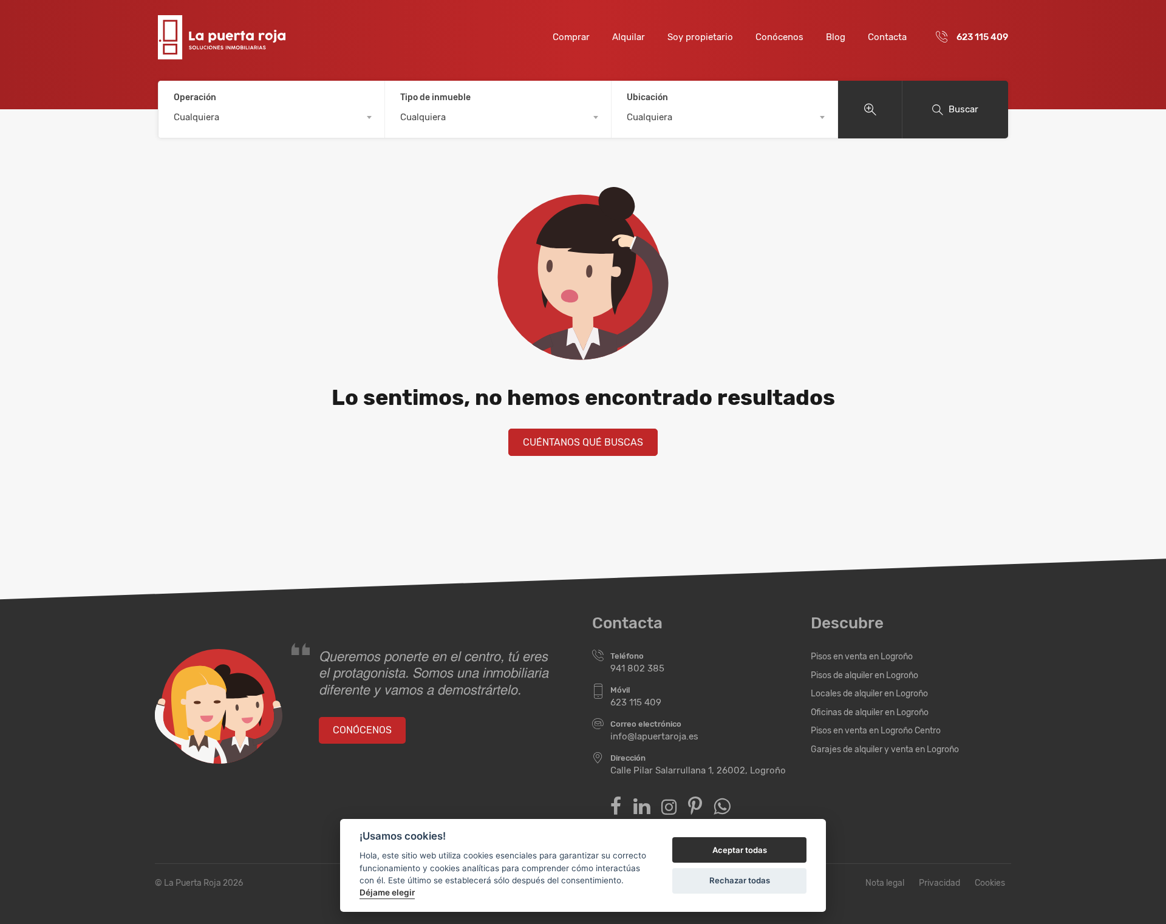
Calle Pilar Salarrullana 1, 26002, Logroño (698, 770)
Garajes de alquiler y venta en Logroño (885, 749)
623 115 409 (982, 37)
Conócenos (779, 37)
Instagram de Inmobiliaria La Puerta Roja (669, 807)
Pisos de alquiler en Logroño (864, 675)
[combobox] (271, 117)
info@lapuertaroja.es (654, 736)
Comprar (571, 37)
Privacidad (939, 883)
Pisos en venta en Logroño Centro (876, 730)
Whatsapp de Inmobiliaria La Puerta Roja (722, 806)
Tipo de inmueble (435, 97)
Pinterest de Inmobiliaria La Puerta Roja (695, 806)
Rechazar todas (739, 880)
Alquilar (628, 37)
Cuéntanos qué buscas (583, 442)
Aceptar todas (739, 850)
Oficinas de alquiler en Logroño (870, 712)
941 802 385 (637, 668)
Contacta (887, 37)
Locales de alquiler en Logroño (869, 693)
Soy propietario (700, 37)
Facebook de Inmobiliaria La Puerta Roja (616, 806)
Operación (195, 97)
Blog (835, 37)
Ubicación (647, 97)
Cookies (990, 883)
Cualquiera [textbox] (196, 117)
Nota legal (884, 883)
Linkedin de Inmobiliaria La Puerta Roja (641, 806)
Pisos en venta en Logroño (862, 656)
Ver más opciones (870, 109)
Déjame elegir (387, 892)
